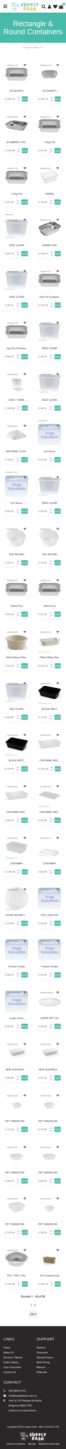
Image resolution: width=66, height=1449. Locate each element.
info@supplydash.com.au (22, 1395)
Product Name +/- (33, 47)
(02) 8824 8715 (17, 1390)
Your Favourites (12, 1367)
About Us (9, 1352)
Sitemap (32, 1444)
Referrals (42, 1372)
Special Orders (45, 1357)
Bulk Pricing (43, 1362)
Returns (41, 1367)
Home (7, 1347)
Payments (42, 1352)
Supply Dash (31, 1427)
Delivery (41, 1347)
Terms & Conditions (16, 1444)
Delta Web (54, 1444)
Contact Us (10, 1372)
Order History (11, 1362)
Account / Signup (13, 1357)
